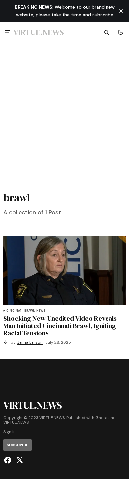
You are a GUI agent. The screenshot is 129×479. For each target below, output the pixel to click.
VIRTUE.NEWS (16, 422)
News (41, 310)
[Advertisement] (64, 115)
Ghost (101, 418)
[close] (121, 11)
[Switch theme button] (120, 32)
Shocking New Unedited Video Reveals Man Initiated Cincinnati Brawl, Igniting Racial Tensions (60, 326)
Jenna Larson (30, 342)
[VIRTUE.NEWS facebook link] (8, 460)
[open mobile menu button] (7, 32)
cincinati (14, 310)
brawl (29, 310)
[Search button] (106, 32)
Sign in (9, 432)
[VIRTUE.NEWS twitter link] (19, 460)
